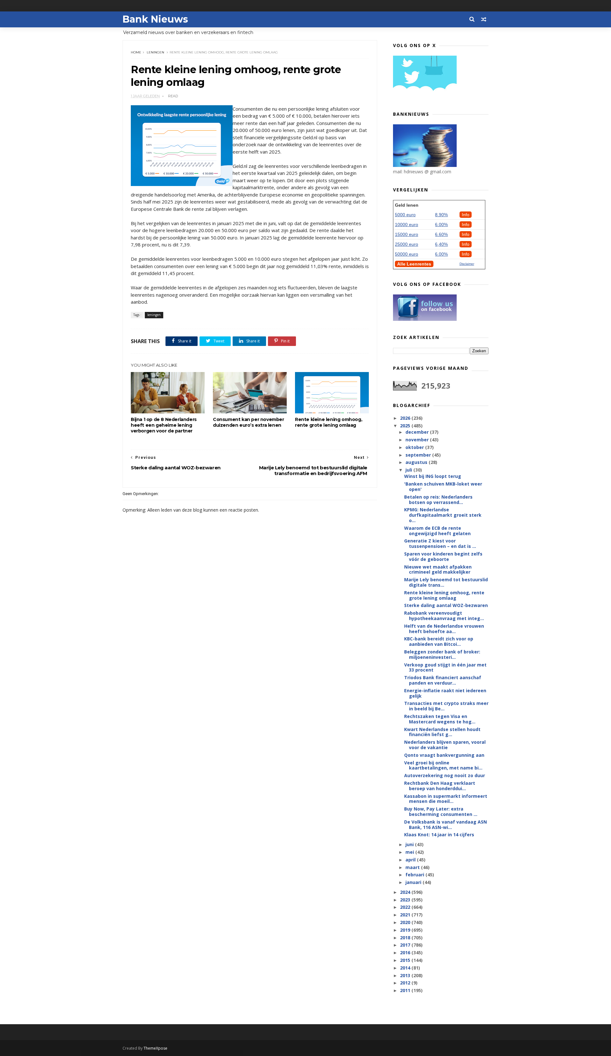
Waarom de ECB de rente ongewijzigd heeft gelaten (437, 530)
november (417, 440)
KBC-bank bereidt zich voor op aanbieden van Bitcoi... (438, 641)
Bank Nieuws (155, 19)
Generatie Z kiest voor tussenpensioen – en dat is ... (440, 543)
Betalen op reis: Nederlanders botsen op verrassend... (438, 499)
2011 (405, 990)
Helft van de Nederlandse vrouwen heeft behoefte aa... (444, 628)
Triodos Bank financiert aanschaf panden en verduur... (442, 680)
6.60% (441, 234)
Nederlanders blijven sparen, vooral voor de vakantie (445, 744)
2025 (405, 426)
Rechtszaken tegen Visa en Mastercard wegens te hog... (439, 719)
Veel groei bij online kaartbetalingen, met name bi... (443, 765)
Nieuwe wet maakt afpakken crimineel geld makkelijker (438, 569)
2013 (405, 975)
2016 (405, 952)
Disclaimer (467, 264)
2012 (405, 983)
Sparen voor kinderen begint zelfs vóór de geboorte (443, 556)
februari (415, 875)
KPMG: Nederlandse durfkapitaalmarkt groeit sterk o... (442, 515)
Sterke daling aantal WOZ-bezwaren (446, 605)
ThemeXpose (155, 1048)
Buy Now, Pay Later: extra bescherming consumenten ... (440, 811)
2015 (405, 960)
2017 (405, 945)
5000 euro (405, 214)
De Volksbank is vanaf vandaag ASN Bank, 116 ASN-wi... (445, 824)
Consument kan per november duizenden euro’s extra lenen (248, 422)
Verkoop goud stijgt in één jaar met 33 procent (445, 667)
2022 (405, 907)
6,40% (441, 244)
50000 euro (406, 254)
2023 (405, 900)
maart (413, 867)
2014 (405, 968)
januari (414, 882)
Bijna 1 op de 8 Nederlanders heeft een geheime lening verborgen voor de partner (164, 425)
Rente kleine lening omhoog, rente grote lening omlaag (328, 422)
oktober (415, 447)
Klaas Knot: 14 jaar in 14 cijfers (439, 835)
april (411, 860)
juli (409, 470)
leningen (155, 52)
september (418, 455)
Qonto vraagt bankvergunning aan (444, 755)
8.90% (441, 214)
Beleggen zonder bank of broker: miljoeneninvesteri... (442, 654)
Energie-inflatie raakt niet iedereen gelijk (445, 693)
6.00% (441, 224)
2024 (405, 892)
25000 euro (406, 244)
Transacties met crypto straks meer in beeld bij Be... (446, 706)
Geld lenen (406, 205)
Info (465, 214)
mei (410, 852)
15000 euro (406, 234)
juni (410, 844)
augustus (417, 462)
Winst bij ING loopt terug (432, 476)
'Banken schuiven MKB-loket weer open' (443, 486)
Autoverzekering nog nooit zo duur (444, 775)
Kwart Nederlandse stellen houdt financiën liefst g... (442, 732)
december (417, 432)
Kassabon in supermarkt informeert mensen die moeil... (445, 798)
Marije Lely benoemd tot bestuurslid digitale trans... (446, 582)
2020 (405, 922)
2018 (405, 938)
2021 (405, 915)
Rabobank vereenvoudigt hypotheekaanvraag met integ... (444, 615)
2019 (405, 930)
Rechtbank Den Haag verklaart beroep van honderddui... (439, 785)
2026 (405, 418)
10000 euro (406, 224)
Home (136, 52)
